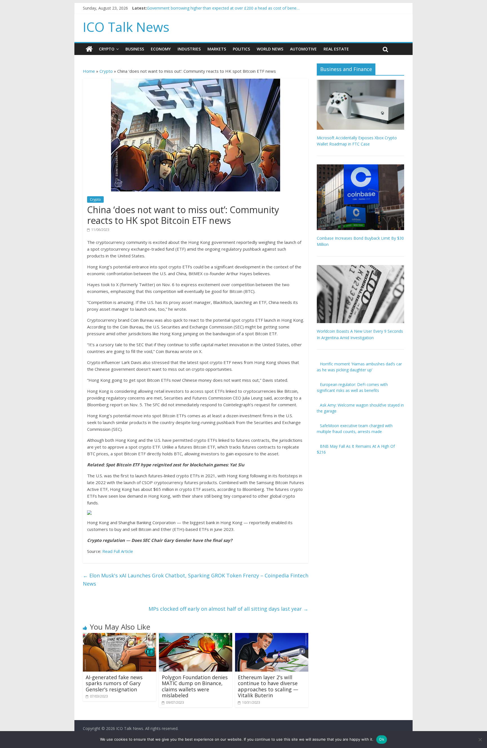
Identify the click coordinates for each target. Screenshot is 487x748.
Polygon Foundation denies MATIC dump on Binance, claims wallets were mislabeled (195, 686)
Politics (241, 49)
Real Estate (336, 49)
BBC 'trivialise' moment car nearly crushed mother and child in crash (209, 8)
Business (134, 49)
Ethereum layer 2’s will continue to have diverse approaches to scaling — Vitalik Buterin (268, 686)
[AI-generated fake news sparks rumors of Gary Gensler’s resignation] (119, 636)
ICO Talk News (126, 27)
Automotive (303, 49)
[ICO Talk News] (89, 49)
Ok (381, 739)
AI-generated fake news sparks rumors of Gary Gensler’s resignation (114, 683)
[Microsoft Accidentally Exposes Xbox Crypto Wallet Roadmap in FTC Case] (360, 82)
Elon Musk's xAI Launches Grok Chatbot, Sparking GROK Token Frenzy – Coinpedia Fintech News (195, 579)
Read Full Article (117, 551)
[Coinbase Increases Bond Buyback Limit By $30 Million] (360, 167)
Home (89, 71)
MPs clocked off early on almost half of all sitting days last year (228, 608)
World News (270, 49)
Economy (161, 49)
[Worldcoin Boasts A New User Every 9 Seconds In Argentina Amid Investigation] (360, 268)
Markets (216, 49)
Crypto (106, 49)
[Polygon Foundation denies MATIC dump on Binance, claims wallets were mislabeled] (195, 636)
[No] (480, 739)
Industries (189, 49)
